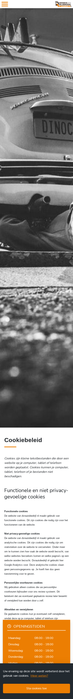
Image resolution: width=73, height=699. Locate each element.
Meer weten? (39, 676)
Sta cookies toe (36, 688)
